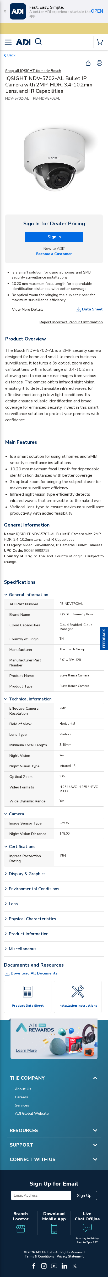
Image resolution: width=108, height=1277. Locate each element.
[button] (104, 638)
